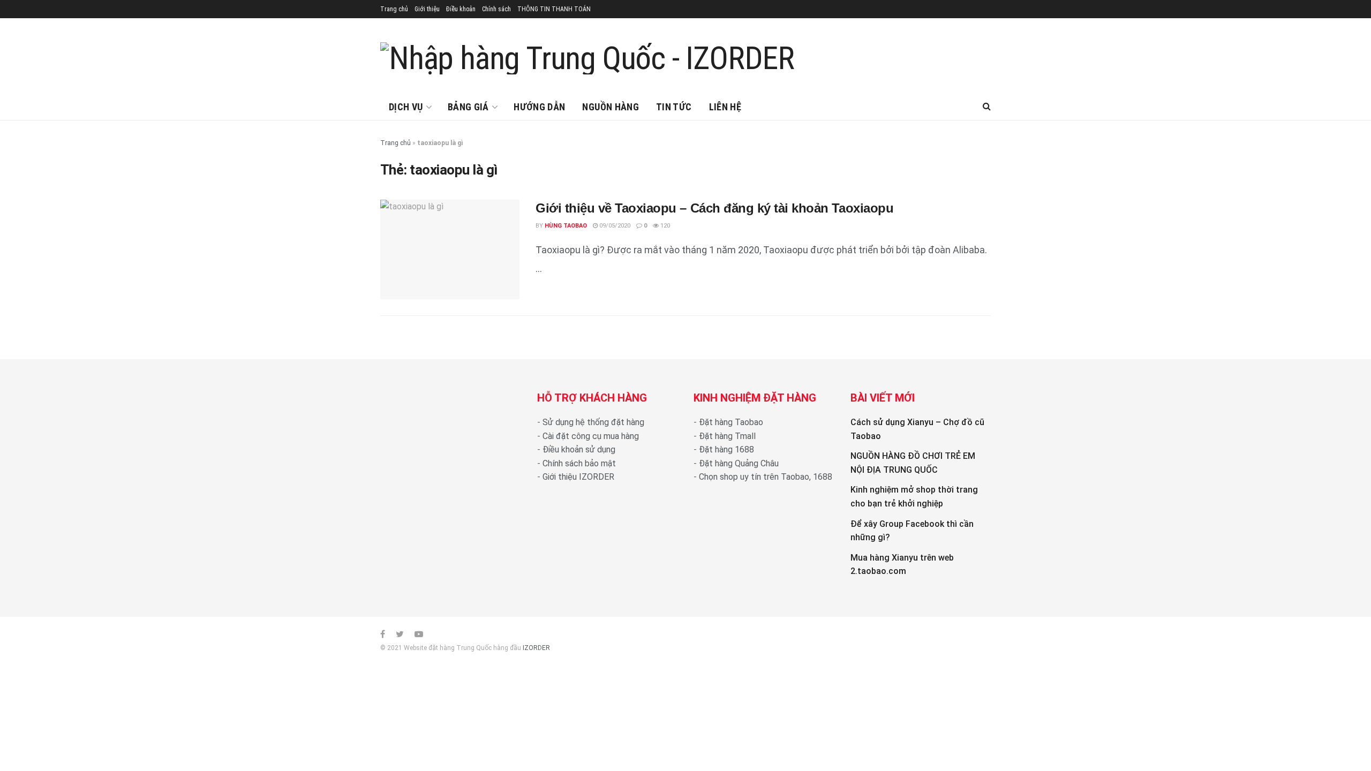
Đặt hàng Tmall (727, 436)
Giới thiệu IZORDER (578, 477)
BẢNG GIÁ (468, 106)
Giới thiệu (427, 9)
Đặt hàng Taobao (731, 422)
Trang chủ (394, 9)
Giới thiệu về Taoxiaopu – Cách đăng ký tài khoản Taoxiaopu (714, 208)
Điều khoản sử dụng (579, 449)
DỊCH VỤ (406, 106)
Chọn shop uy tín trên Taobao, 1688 (765, 477)
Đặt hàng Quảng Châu (739, 463)
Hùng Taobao (566, 225)
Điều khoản (461, 9)
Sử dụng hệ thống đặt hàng (593, 422)
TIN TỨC (674, 106)
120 (664, 225)
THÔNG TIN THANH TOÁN (554, 9)
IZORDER (536, 648)
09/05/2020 (614, 225)
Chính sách (496, 9)
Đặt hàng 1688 (726, 449)
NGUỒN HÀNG (610, 106)
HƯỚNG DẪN (539, 106)
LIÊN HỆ (725, 106)
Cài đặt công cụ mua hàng (591, 436)
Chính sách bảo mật (579, 463)
